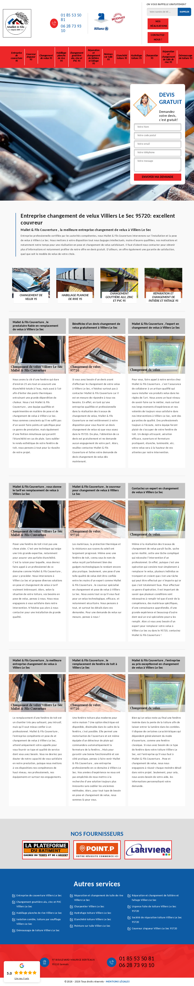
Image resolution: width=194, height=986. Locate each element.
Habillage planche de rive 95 (61, 57)
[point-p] (97, 849)
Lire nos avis (22, 978)
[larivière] (148, 849)
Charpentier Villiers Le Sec (89, 906)
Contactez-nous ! (158, 37)
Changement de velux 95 (46, 57)
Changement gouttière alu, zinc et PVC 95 (76, 57)
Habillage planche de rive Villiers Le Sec (39, 913)
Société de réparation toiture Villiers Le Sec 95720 (157, 920)
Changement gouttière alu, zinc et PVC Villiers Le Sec (38, 904)
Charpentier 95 (152, 57)
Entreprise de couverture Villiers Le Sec (39, 895)
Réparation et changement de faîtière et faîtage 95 (93, 57)
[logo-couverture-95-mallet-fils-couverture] (17, 23)
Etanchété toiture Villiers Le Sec (92, 919)
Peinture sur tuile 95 (108, 57)
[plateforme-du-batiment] (46, 849)
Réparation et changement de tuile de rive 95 (168, 57)
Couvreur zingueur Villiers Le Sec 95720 (154, 928)
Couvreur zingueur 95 (31, 57)
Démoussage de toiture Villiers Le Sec (38, 930)
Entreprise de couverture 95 (16, 57)
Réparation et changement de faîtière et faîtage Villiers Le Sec (155, 898)
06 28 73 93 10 (71, 28)
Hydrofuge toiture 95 (136, 57)
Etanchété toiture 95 (122, 57)
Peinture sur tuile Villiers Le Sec (92, 926)
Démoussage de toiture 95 (185, 57)
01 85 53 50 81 (71, 17)
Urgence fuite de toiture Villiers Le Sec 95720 (154, 909)
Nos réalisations (158, 23)
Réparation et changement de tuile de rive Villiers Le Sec (98, 898)
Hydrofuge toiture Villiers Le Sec (92, 913)
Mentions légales (118, 981)
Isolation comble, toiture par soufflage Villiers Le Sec (38, 922)
